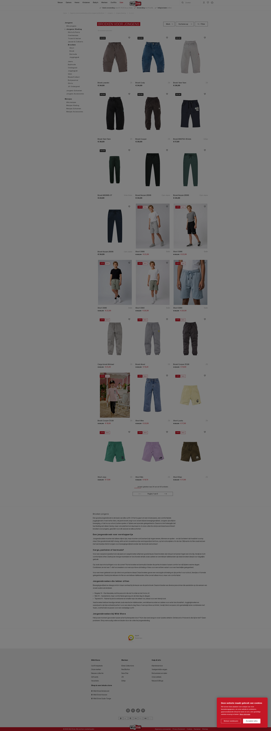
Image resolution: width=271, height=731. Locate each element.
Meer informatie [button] (245, 714)
